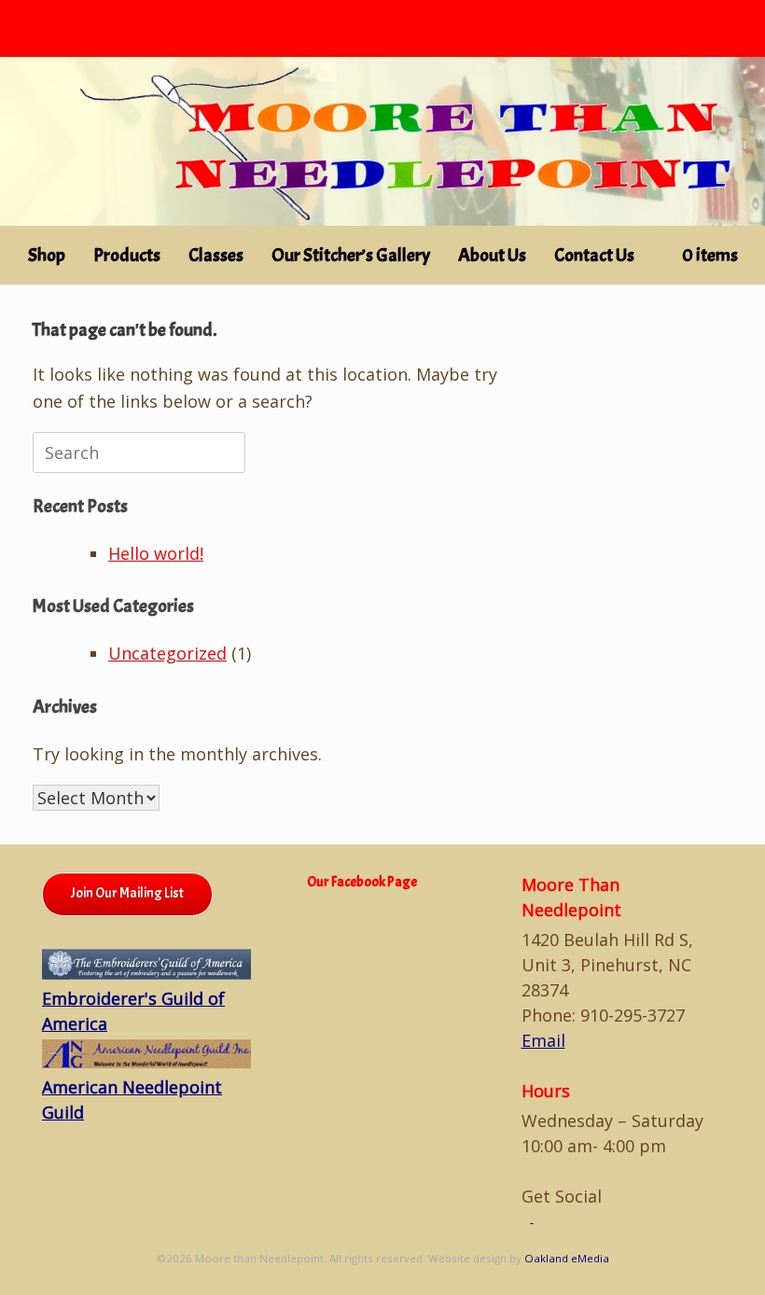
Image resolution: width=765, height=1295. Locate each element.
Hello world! (155, 553)
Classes (215, 255)
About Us (492, 255)
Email (543, 1040)
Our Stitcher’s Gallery (350, 255)
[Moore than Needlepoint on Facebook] (528, 1217)
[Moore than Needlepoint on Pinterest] (538, 1217)
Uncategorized (167, 653)
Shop (46, 255)
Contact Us (594, 255)
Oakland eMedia (566, 1258)
